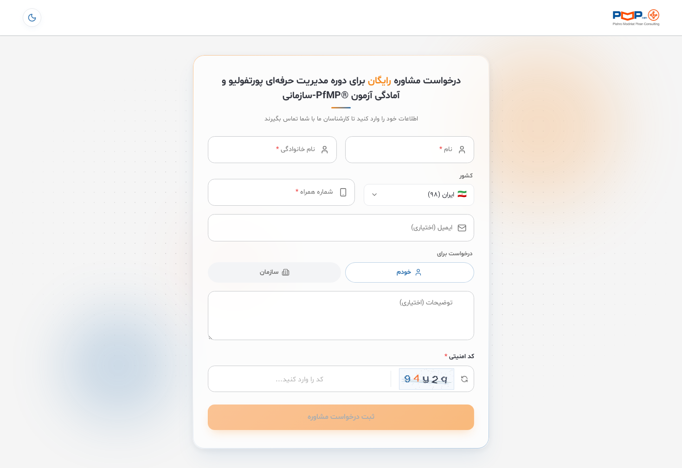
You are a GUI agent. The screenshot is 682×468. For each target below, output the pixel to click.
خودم (404, 272)
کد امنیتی (459, 357)
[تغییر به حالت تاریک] (32, 17)
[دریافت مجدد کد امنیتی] (432, 379)
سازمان (269, 272)
